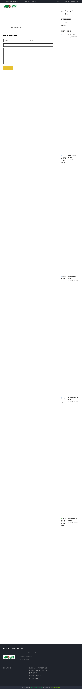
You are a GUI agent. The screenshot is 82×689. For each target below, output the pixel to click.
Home (58, 1)
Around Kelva (74, 1)
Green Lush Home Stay (37, 687)
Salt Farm (71, 35)
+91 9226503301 (28, 663)
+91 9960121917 (26, 660)
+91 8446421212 (28, 656)
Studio (55, 687)
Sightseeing (64, 26)
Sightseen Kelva (65, 1)
